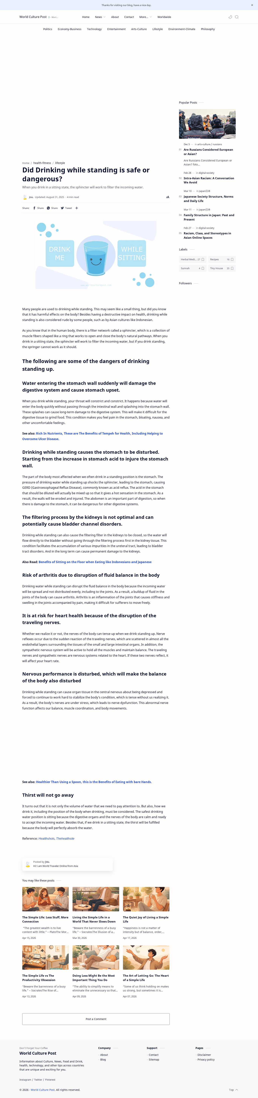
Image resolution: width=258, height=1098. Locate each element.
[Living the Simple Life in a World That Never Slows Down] (96, 899)
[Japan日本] (204, 191)
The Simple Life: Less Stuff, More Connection (45, 919)
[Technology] (94, 29)
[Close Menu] (252, 5)
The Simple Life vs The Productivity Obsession (38, 978)
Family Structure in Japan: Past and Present (209, 217)
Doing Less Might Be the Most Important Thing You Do (94, 978)
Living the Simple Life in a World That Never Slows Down (94, 919)
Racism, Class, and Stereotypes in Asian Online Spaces (207, 235)
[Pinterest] (50, 1080)
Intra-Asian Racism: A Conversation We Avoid (209, 180)
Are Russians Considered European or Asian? (208, 152)
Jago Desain (105, 1090)
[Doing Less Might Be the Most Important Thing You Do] (96, 957)
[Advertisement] (129, 66)
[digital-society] (206, 173)
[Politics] (47, 29)
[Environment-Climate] (181, 29)
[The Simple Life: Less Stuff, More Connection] (45, 899)
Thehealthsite (65, 838)
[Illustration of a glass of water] (96, 255)
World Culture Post (33, 17)
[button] (230, 17)
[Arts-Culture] (139, 29)
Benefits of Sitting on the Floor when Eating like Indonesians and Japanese (95, 562)
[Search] (236, 17)
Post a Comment (96, 1019)
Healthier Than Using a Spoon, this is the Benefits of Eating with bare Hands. (94, 782)
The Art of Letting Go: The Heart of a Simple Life (146, 978)
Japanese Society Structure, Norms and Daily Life (208, 199)
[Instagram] (25, 1080)
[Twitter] (38, 1080)
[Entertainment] (116, 29)
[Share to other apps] (76, 208)
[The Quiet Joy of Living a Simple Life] (146, 899)
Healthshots (47, 838)
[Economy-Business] (69, 29)
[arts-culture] (204, 144)
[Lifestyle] (157, 29)
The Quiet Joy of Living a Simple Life (145, 919)
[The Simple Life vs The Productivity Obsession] (45, 957)
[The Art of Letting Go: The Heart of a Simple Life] (146, 957)
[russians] (217, 144)
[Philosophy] (208, 29)
